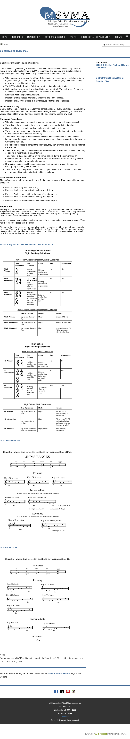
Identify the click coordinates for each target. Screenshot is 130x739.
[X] (62, 692)
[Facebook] (56, 692)
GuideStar (65, 717)
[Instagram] (74, 692)
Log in (6, 44)
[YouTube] (68, 692)
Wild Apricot (101, 733)
